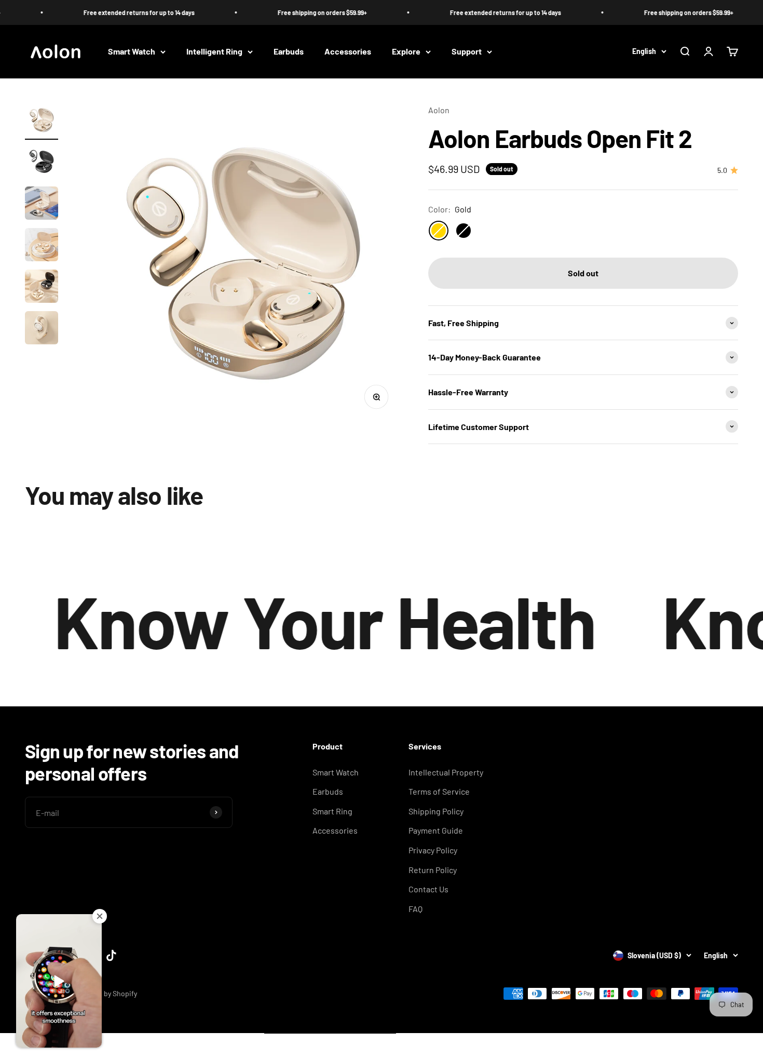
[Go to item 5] (41, 288)
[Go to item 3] (41, 204)
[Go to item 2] (41, 163)
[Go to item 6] (41, 329)
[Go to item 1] (41, 121)
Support (467, 52)
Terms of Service (439, 791)
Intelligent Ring (214, 52)
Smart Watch (131, 52)
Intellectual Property (445, 772)
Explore (406, 52)
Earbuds (289, 52)
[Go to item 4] (41, 246)
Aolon (438, 110)
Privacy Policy (432, 850)
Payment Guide (435, 830)
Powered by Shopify (106, 993)
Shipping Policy (436, 811)
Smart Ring (332, 811)
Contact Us (428, 889)
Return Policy (432, 870)
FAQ (415, 909)
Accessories (347, 52)
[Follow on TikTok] (111, 955)
